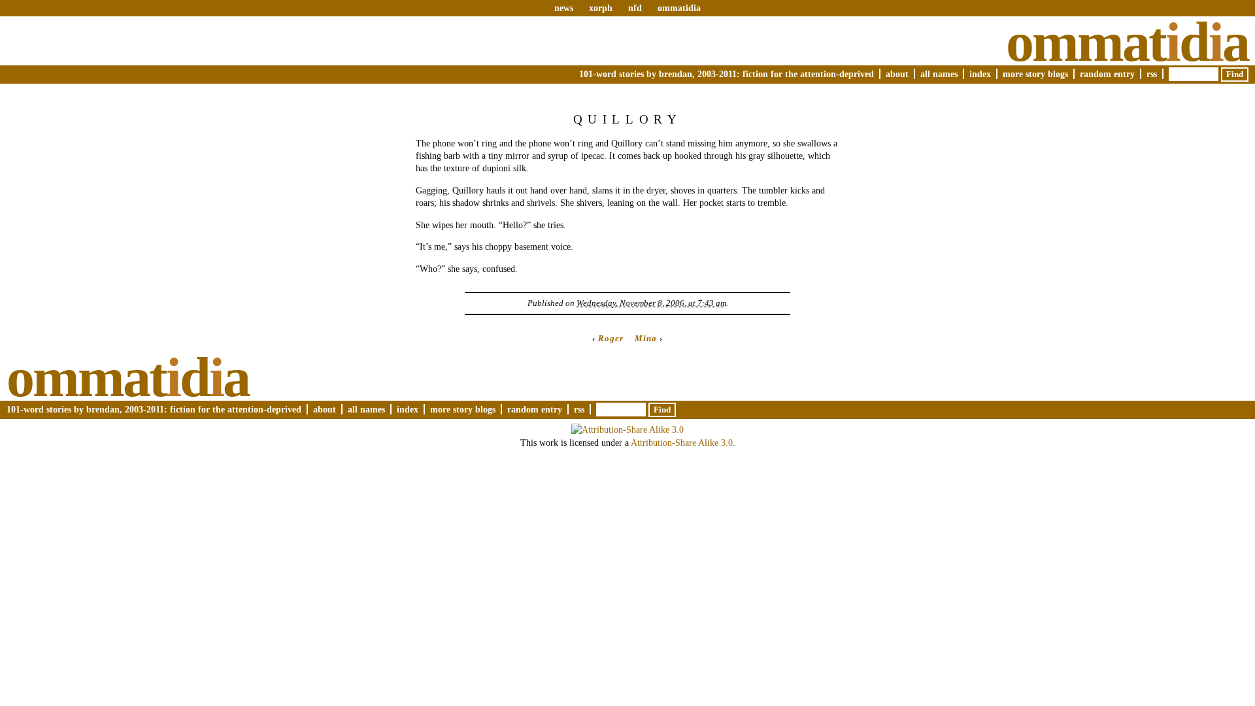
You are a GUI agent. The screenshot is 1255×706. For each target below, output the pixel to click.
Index (980, 74)
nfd (635, 8)
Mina (646, 338)
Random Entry (1107, 74)
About (897, 74)
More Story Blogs (1035, 74)
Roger (611, 338)
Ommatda (1127, 41)
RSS (1151, 74)
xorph (600, 8)
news (563, 8)
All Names (939, 74)
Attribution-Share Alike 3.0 (682, 442)
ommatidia (679, 8)
